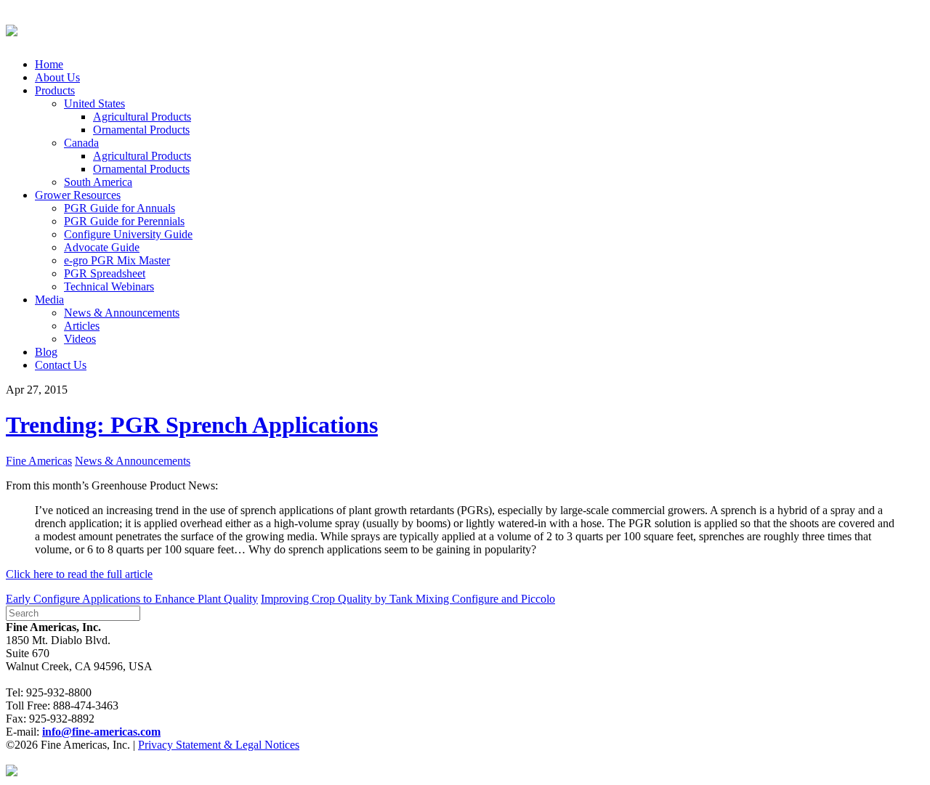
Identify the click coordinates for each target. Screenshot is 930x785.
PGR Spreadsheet (104, 273)
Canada (81, 143)
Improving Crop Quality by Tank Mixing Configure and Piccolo (408, 599)
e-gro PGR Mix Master (117, 260)
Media (49, 299)
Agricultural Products (142, 116)
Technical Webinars (109, 286)
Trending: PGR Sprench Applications (192, 425)
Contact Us (60, 365)
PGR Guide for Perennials (124, 221)
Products (55, 90)
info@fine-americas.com (101, 731)
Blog (46, 352)
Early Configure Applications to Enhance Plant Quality (132, 599)
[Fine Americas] (11, 28)
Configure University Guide (128, 234)
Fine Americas (39, 461)
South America (98, 182)
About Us (57, 77)
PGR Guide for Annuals (119, 208)
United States (94, 103)
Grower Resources (78, 195)
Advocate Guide (102, 247)
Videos (80, 339)
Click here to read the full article (79, 574)
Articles (82, 326)
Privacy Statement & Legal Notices (218, 745)
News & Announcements (121, 312)
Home (49, 64)
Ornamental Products (141, 129)
